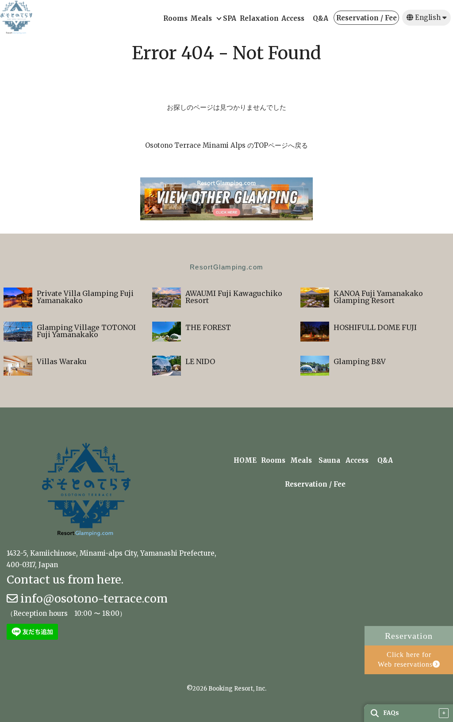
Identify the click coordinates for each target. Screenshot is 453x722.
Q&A (320, 19)
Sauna (329, 461)
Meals (201, 19)
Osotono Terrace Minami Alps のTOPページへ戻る (226, 145)
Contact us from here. (65, 579)
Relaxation (259, 19)
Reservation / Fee (366, 18)
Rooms (175, 19)
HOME (245, 461)
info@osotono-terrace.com (93, 598)
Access (292, 19)
